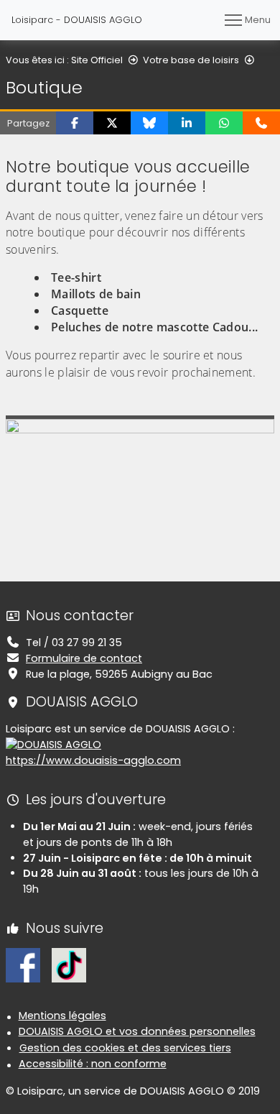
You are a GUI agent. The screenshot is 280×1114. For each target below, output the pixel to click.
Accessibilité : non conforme (93, 1064)
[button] (74, 122)
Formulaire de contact (84, 658)
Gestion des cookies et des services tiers (125, 1048)
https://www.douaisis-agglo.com (93, 760)
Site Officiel (97, 60)
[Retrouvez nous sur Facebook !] (23, 964)
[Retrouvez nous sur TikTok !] (69, 964)
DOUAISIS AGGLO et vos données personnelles (137, 1031)
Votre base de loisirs (191, 60)
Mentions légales (62, 1015)
